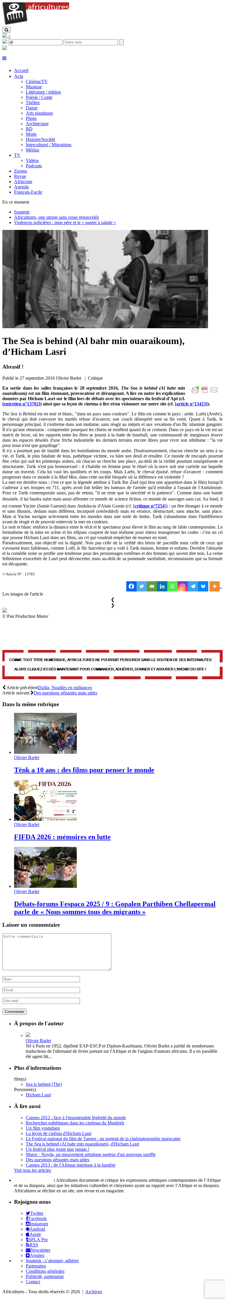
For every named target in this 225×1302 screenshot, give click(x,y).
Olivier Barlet (26, 757)
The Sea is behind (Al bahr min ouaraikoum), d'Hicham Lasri (82, 1143)
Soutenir (22, 211)
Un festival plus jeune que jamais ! (57, 1149)
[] (21, 403)
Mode (31, 134)
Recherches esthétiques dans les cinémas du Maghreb (75, 1122)
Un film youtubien (43, 1128)
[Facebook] (131, 586)
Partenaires (36, 1265)
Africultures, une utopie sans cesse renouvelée (56, 217)
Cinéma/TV (37, 81)
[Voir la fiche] (28, 1035)
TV (17, 155)
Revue (20, 176)
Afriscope (23, 181)
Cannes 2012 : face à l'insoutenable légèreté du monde (76, 1117)
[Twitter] (142, 586)
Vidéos (32, 160)
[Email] (152, 586)
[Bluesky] (203, 586)
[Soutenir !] (112, 665)
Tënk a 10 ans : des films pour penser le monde (84, 770)
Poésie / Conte (39, 97)
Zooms (20, 170)
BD (29, 128)
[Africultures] (35, 24)
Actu (18, 76)
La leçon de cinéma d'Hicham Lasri (58, 1133)
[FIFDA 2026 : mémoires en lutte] (45, 819)
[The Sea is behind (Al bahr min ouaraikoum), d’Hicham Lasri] (105, 326)
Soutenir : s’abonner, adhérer (52, 1260)
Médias (32, 149)
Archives (93, 1291)
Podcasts (34, 165)
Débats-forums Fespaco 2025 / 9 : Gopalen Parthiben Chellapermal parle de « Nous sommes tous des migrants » (115, 908)
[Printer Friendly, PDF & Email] (206, 393)
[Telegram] (193, 586)
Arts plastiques (39, 113)
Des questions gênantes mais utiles (65, 692)
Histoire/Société (40, 139)
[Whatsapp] (172, 586)
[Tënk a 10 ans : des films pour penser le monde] (45, 752)
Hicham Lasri (38, 1094)
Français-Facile (28, 192)
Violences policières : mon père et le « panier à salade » (65, 222)
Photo (31, 118)
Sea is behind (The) (44, 1084)
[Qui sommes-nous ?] (4, 48)
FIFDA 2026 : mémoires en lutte (62, 837)
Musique (34, 86)
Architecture (37, 123)
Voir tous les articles (32, 1170)
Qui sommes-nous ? (33, 1180)
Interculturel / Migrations (48, 144)
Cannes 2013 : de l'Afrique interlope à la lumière (70, 1164)
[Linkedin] (162, 586)
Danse (32, 107)
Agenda (21, 186)
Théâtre (33, 102)
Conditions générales (45, 1271)
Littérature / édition (43, 92)
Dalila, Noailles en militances (65, 687)
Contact (33, 1281)
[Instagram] (183, 586)
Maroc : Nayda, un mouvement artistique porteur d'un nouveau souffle (91, 1154)
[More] (215, 586)
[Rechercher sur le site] (6, 30)
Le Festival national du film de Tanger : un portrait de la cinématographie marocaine (103, 1138)
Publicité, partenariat (45, 1276)
